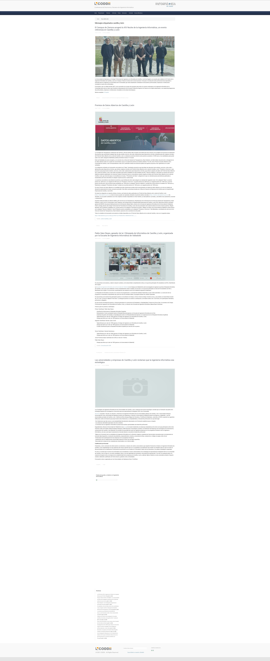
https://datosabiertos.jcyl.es (102, 195)
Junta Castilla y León (106, 218)
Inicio (96, 13)
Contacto (131, 13)
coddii (104, 464)
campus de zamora (106, 97)
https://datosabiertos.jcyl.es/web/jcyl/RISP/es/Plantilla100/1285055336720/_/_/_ (116, 215)
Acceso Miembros (138, 13)
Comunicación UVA (106, 345)
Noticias (108, 13)
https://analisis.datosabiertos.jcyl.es (159, 195)
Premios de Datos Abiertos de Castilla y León (114, 105)
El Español (106, 92)
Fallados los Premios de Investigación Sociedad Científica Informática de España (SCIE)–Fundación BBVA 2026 (107, 618)
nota (125, 427)
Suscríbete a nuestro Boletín (135, 652)
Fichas (119, 13)
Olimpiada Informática (108, 352)
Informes (114, 13)
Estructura (124, 13)
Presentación (101, 13)
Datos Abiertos (105, 225)
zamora (126, 97)
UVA (125, 352)
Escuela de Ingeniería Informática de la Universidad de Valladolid (112, 287)
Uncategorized (99, 352)
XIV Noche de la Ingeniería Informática (117, 97)
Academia (98, 464)
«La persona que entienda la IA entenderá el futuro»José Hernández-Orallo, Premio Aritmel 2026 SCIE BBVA (107, 613)
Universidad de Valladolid (118, 352)
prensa (108, 32)
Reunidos (97, 413)
